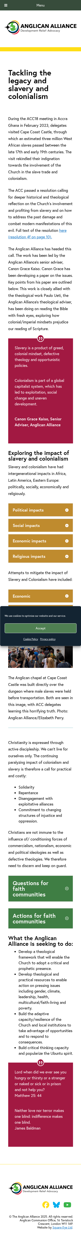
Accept (41, 628)
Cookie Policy (30, 639)
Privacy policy (48, 639)
